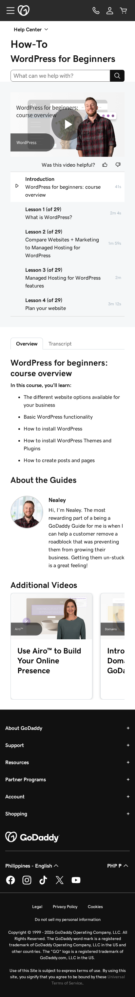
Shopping (16, 813)
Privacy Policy (65, 906)
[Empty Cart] (123, 10)
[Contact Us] (96, 10)
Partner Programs (25, 779)
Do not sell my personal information (68, 919)
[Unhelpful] (118, 164)
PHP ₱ (114, 865)
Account (15, 796)
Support (14, 745)
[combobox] (60, 76)
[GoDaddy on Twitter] (59, 883)
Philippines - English (28, 865)
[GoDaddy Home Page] (32, 837)
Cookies (95, 906)
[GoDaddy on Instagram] (27, 883)
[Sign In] (110, 10)
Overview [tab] (26, 343)
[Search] (117, 76)
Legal (37, 906)
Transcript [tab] (60, 343)
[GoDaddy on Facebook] (10, 883)
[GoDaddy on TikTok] (43, 883)
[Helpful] (104, 164)
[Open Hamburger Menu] (7, 10)
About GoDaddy (23, 728)
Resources (17, 762)
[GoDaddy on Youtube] (76, 883)
